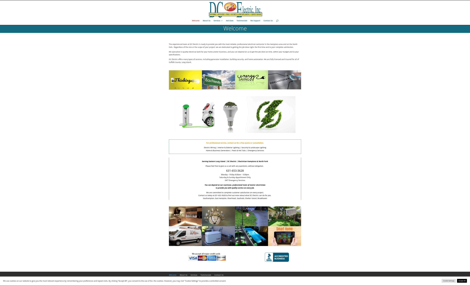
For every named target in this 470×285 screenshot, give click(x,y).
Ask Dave (229, 21)
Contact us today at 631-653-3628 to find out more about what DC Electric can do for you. (235, 195)
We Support (255, 21)
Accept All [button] (461, 281)
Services (217, 21)
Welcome (196, 21)
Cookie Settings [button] (448, 281)
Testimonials (242, 21)
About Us (206, 21)
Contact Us (268, 21)
